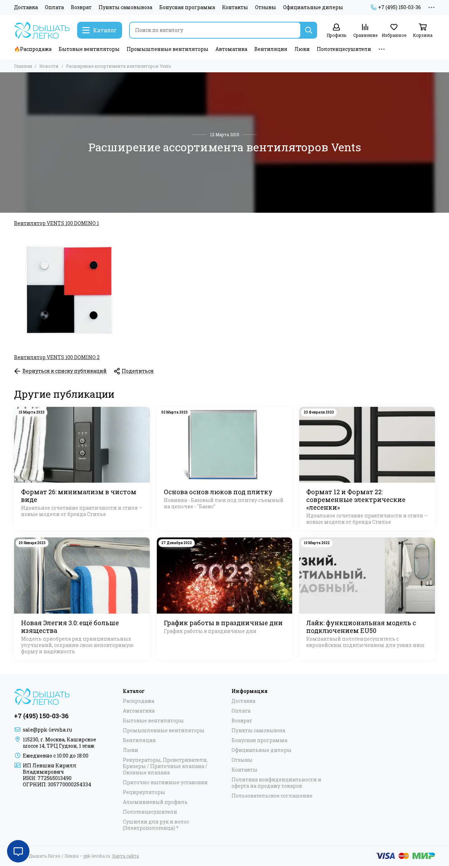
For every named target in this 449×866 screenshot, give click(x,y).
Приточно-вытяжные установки (165, 782)
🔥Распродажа (33, 49)
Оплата (54, 7)
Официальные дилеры (313, 7)
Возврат (81, 7)
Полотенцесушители (344, 49)
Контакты (235, 7)
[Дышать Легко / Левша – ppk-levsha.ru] (42, 30)
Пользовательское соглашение (272, 796)
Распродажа (138, 701)
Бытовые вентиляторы (89, 49)
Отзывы (265, 7)
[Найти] (308, 30)
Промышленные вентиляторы (167, 49)
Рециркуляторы (144, 792)
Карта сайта (125, 856)
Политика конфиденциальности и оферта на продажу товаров (276, 782)
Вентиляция (270, 49)
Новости (49, 66)
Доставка (26, 7)
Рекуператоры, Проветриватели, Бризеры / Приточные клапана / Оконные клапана (165, 766)
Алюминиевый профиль (155, 802)
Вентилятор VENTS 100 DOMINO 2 (57, 357)
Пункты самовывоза (125, 7)
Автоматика (231, 49)
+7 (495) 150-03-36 (399, 7)
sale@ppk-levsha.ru (47, 729)
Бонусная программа (187, 7)
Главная (23, 66)
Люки (302, 49)
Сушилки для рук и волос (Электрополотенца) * (156, 825)
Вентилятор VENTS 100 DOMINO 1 (56, 223)
